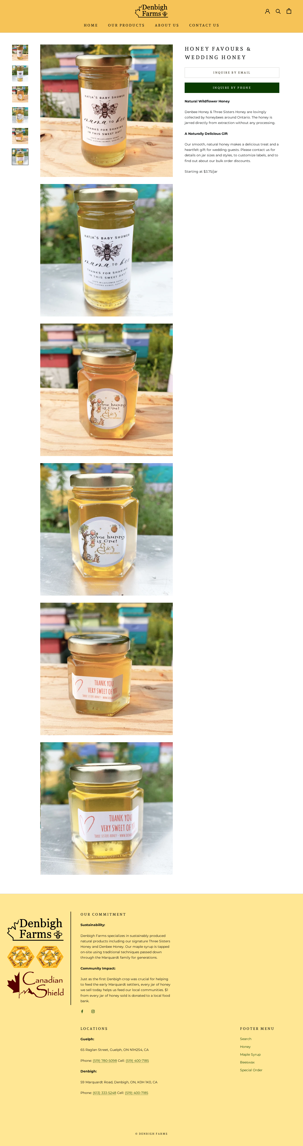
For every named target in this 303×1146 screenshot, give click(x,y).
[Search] (278, 11)
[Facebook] (82, 1011)
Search (245, 1039)
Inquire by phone (232, 87)
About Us (167, 25)
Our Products (126, 25)
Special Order (251, 1070)
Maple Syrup (250, 1054)
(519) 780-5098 (105, 1060)
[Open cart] (289, 11)
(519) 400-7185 (137, 1060)
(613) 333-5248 (104, 1093)
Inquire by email (231, 72)
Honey (245, 1047)
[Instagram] (93, 1011)
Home (91, 25)
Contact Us (204, 25)
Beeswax (247, 1062)
